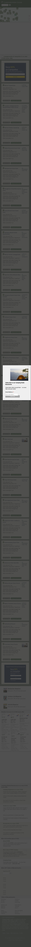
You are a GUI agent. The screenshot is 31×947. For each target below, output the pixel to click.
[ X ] (28, 366)
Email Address (9, 392)
